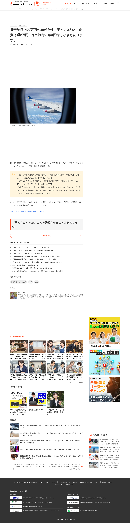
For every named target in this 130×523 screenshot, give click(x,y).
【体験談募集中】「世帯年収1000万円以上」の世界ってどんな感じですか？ (36, 256)
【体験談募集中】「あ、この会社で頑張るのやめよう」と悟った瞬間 (34, 259)
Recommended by (74, 383)
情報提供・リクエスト (108, 482)
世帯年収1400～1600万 (18, 282)
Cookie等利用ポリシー (65, 482)
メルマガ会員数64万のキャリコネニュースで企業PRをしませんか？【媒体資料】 (38, 271)
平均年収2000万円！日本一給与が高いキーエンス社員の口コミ (32, 268)
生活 (30, 282)
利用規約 (75, 482)
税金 (36, 282)
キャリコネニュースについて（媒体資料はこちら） (28, 482)
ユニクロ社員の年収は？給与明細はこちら (25, 265)
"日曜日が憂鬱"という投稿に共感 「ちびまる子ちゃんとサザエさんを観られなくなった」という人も (28, 466)
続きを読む (46, 235)
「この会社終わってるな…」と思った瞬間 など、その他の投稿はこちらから (37, 262)
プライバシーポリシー (50, 482)
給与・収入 (34, 9)
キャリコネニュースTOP (15, 9)
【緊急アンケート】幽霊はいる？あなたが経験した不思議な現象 (32, 250)
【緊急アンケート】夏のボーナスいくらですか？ (27, 253)
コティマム (28, 44)
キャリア (26, 9)
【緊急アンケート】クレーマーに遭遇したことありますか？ (31, 247)
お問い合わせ (58, 484)
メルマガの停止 (68, 484)
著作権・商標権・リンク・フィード (90, 482)
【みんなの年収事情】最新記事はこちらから (27, 211)
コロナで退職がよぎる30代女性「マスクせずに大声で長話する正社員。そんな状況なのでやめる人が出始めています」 (64, 466)
